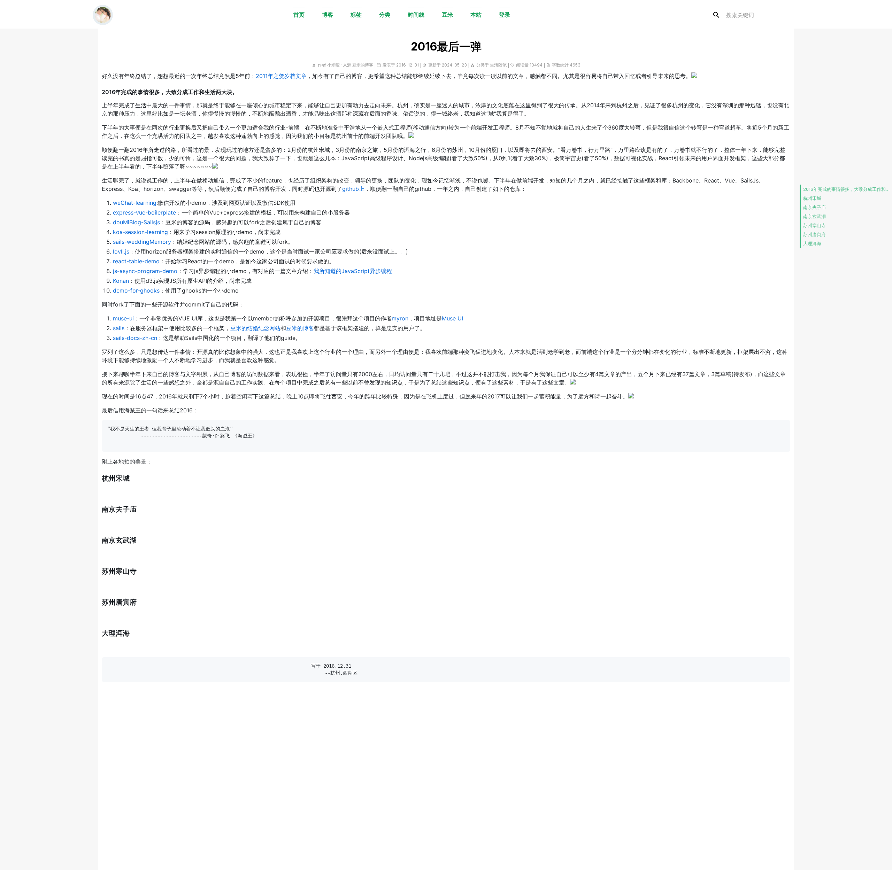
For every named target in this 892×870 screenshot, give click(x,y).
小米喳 (333, 65)
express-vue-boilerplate (144, 212)
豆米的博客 (362, 65)
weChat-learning (134, 202)
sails (118, 328)
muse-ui (123, 318)
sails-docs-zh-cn (135, 337)
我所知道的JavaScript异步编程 (353, 270)
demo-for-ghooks (136, 290)
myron (400, 318)
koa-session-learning (140, 231)
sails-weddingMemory (142, 241)
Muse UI (452, 318)
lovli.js (121, 251)
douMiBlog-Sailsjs (136, 222)
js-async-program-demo (145, 270)
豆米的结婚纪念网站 (255, 328)
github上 (353, 188)
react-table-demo (136, 261)
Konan (121, 280)
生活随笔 (498, 65)
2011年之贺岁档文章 (281, 75)
